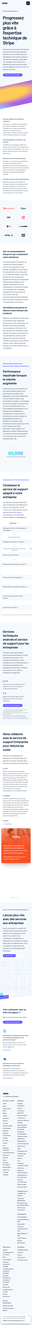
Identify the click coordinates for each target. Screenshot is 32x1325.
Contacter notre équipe (12, 75)
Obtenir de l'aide (8, 1306)
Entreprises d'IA (22, 1151)
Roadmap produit (22, 1250)
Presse (19, 1255)
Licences (5, 1284)
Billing (4, 1113)
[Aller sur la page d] (5, 1093)
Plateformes (21, 1146)
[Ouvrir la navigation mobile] (28, 3)
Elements (6, 1131)
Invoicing (5, 1140)
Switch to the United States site (13, 1320)
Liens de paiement (8, 1152)
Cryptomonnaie (7, 1126)
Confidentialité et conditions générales (8, 1271)
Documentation (22, 1217)
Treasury (5, 1175)
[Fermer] (28, 1316)
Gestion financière (23, 1144)
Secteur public (21, 1184)
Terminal (5, 1172)
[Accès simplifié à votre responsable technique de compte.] (18, 607)
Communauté (7, 1259)
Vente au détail (22, 1187)
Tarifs (4, 1103)
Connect (5, 1123)
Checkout (6, 1118)
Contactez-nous (22, 1260)
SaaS (19, 1149)
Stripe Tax (6, 1170)
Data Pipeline (7, 1128)
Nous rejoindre (8, 1078)
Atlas (4, 1106)
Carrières (20, 1252)
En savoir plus (8, 955)
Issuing (5, 1143)
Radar (4, 1160)
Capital (5, 1116)
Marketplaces (21, 1141)
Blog (4, 1257)
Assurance (20, 1168)
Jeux (18, 1161)
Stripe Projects (22, 1238)
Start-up (20, 1108)
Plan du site (6, 1287)
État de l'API (21, 1224)
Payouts (5, 1157)
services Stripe (22, 456)
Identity (5, 1138)
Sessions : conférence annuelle (6, 1264)
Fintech (19, 1158)
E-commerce (21, 1118)
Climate (5, 1121)
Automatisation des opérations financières (22, 1127)
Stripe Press (21, 1257)
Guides (5, 1250)
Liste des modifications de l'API (22, 1229)
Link (4, 1145)
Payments (8, 824)
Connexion (6, 1050)
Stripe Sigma (7, 1167)
